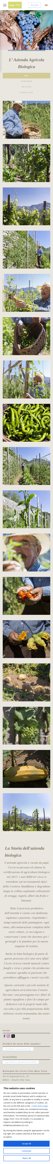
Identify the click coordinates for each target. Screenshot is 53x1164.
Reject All (26, 1158)
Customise (26, 1151)
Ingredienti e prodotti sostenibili (21, 1062)
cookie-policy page (39, 1106)
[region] (26, 1124)
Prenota (35, 5)
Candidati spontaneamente (18, 1049)
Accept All (26, 1143)
